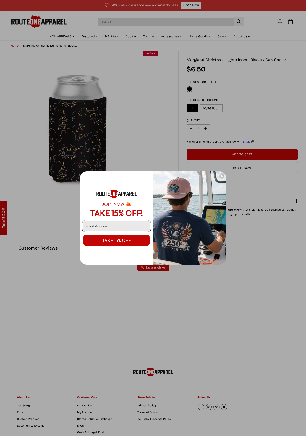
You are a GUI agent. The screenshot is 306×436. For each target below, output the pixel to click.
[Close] (221, 176)
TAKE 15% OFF (116, 240)
